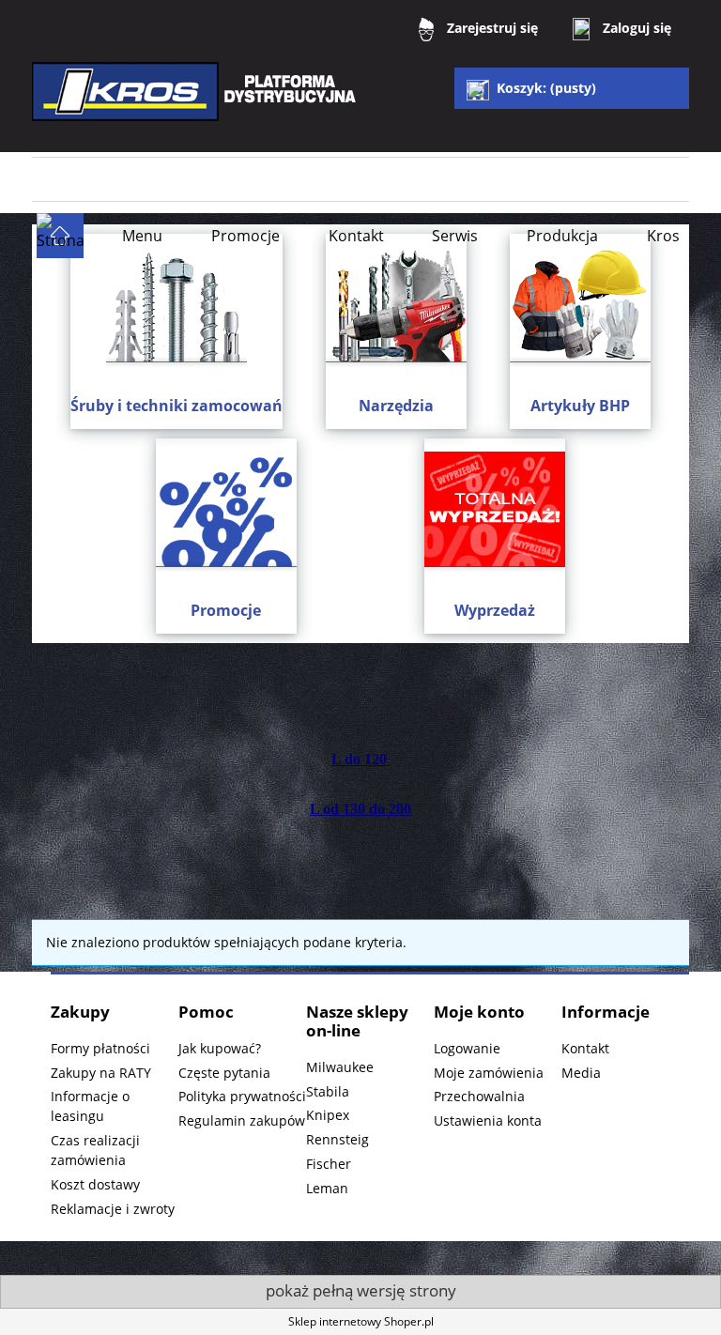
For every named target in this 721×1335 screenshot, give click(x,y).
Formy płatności (100, 1048)
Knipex (327, 1115)
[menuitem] (143, 235)
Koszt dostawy (95, 1184)
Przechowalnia (479, 1096)
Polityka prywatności (242, 1096)
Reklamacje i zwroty (113, 1209)
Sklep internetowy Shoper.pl (361, 1321)
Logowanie (467, 1048)
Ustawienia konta (488, 1120)
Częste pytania (224, 1073)
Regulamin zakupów (241, 1120)
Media (581, 1073)
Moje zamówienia (489, 1073)
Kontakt (585, 1048)
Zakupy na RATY (101, 1073)
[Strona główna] (196, 104)
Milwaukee (340, 1067)
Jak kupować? (219, 1048)
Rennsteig (337, 1139)
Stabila (327, 1091)
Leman (327, 1188)
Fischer (328, 1164)
